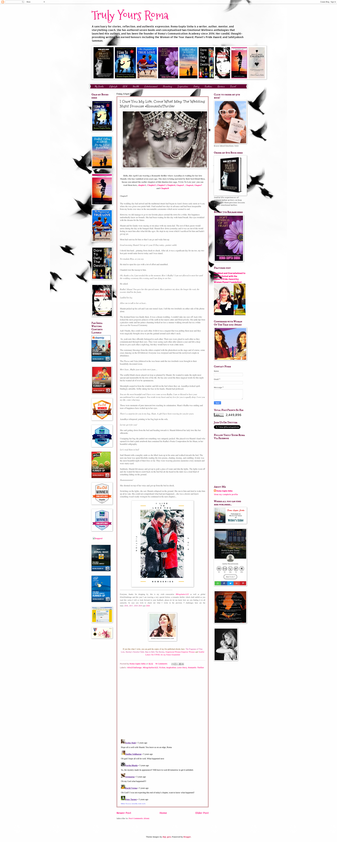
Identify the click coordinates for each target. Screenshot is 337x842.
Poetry (196, 86)
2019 (140, 605)
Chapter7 (198, 185)
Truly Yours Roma (129, 15)
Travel (233, 86)
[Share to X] (177, 664)
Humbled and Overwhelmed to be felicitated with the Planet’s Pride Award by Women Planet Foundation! (229, 277)
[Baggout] (97, 538)
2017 (131, 605)
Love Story (182, 667)
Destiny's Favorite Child (135, 652)
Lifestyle (113, 86)
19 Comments (161, 664)
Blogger (187, 837)
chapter (141, 185)
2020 (148, 605)
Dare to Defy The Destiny (154, 652)
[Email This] (172, 664)
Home (163, 812)
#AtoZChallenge (134, 667)
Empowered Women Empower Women (180, 652)
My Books (99, 86)
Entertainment (151, 86)
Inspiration (182, 86)
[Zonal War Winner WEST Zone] (101, 570)
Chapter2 (151, 185)
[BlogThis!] (175, 664)
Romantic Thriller (196, 667)
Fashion (208, 86)
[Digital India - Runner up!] (101, 601)
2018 (136, 605)
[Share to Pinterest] (182, 664)
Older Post (202, 812)
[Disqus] (162, 703)
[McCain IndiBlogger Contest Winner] (101, 477)
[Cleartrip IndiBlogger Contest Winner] (101, 361)
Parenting (167, 86)
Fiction (162, 667)
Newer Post (124, 812)
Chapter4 (171, 185)
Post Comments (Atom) (139, 818)
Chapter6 (189, 185)
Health (136, 86)
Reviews (221, 86)
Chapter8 (164, 188)
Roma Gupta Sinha (224, 491)
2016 (126, 605)
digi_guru (167, 837)
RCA (125, 86)
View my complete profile (226, 494)
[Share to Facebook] (180, 664)
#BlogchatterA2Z (183, 594)
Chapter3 (161, 185)
